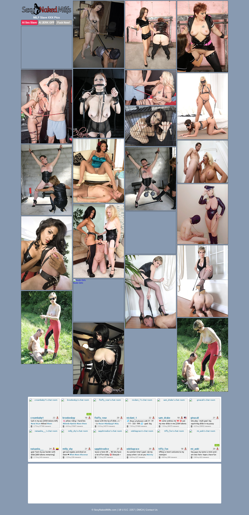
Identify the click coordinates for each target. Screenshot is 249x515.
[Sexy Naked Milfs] (46, 9)
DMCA (140, 509)
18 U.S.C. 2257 (126, 509)
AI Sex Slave (29, 22)
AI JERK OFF (46, 22)
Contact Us (152, 509)
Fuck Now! (63, 22)
